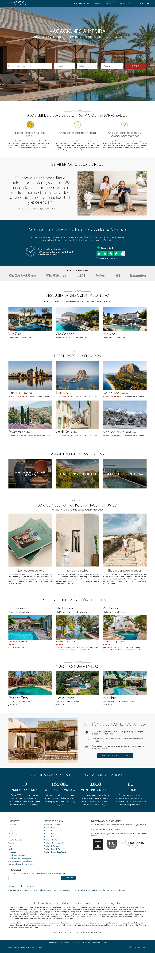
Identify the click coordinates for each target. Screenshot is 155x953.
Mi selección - (127, 3)
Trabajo (11, 843)
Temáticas (12, 825)
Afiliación (86, 942)
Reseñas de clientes (15, 840)
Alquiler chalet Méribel (52, 840)
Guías (10, 828)
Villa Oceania (65, 334)
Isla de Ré (62, 432)
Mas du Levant (65, 698)
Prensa (10, 846)
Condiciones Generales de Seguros (20, 858)
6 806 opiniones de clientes (49, 252)
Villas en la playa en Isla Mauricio (85, 890)
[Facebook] (130, 947)
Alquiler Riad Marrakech (48, 890)
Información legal (100, 942)
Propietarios (65, 942)
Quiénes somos (14, 837)
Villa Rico (109, 334)
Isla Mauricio (111, 393)
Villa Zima (14, 334)
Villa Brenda (111, 608)
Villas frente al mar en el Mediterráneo (112, 890)
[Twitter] (144, 947)
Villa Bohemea (18, 608)
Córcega (47, 912)
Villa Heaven (64, 608)
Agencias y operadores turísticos (20, 861)
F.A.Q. (10, 849)
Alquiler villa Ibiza (50, 828)
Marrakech (15, 392)
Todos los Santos (53, 301)
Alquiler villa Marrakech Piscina (55, 852)
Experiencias (12, 831)
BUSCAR (135, 66)
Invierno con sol (74, 301)
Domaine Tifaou (18, 698)
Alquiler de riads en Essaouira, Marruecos (23, 890)
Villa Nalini (110, 698)
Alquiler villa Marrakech (52, 825)
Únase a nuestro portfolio (115, 756)
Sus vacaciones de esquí (99, 301)
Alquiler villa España (51, 834)
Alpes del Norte (113, 432)
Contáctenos (111, 3)
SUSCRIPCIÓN (68, 878)
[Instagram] (134, 947)
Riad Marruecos (65, 890)
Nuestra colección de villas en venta (21, 864)
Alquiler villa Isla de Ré (52, 849)
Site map (76, 942)
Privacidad (12, 852)
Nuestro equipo (14, 834)
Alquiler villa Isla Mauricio (53, 831)
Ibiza (59, 392)
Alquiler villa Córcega (51, 837)
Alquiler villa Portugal (51, 846)
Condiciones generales (16, 855)
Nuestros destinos (82, 3)
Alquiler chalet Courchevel (53, 843)
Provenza (14, 432)
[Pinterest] (139, 947)
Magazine (98, 3)
